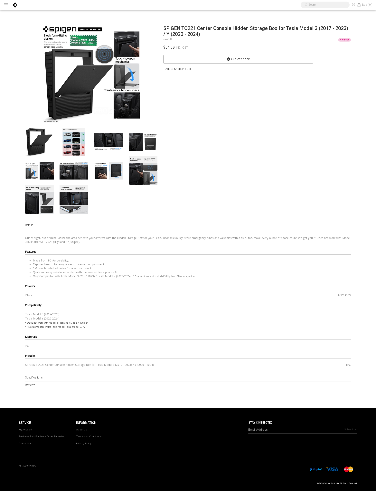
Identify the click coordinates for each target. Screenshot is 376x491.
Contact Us (25, 443)
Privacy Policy (83, 443)
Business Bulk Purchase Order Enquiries (42, 436)
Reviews (30, 385)
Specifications (34, 377)
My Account (25, 429)
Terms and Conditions (89, 436)
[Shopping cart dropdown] (359, 5)
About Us (81, 429)
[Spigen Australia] (15, 4)
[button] (177, 68)
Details (29, 225)
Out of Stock (240, 59)
